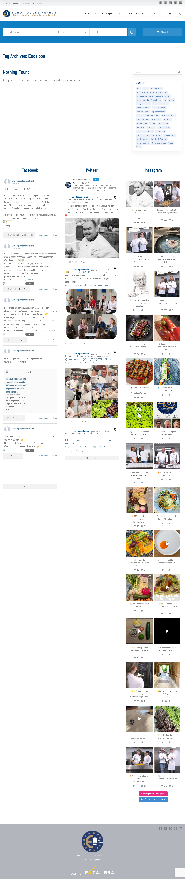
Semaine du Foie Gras (159, 139)
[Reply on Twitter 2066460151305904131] (67, 344)
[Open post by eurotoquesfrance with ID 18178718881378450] (139, 719)
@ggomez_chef (72, 284)
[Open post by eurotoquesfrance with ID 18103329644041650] (139, 371)
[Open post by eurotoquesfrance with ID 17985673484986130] (167, 587)
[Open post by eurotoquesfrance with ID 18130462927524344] (167, 371)
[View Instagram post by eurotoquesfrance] (150, 204)
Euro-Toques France (154, 100)
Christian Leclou (162, 92)
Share (55, 235)
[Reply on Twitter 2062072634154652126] (67, 422)
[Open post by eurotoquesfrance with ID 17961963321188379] (167, 194)
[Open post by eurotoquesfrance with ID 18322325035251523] (167, 456)
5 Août (106, 197)
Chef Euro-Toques (156, 88)
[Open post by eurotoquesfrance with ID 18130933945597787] (167, 415)
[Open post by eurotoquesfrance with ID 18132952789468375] (167, 760)
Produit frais (151, 127)
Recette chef (148, 131)
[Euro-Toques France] (30, 13)
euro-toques (140, 100)
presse (165, 123)
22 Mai (107, 431)
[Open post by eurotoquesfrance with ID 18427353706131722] (139, 328)
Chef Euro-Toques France (145, 92)
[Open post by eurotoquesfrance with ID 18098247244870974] (139, 587)
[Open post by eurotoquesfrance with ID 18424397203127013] (139, 631)
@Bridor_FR (87, 359)
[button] (179, 13)
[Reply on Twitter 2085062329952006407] (66, 262)
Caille (138, 88)
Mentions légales (92, 859)
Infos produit (163, 104)
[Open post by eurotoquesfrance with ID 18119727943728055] (167, 675)
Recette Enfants (169, 135)
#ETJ (87, 355)
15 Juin (107, 269)
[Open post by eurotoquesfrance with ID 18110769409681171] (167, 543)
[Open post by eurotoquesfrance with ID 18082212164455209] (167, 500)
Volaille (138, 147)
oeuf (147, 119)
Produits (157, 13)
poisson (152, 123)
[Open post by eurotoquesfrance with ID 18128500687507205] (139, 675)
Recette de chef (142, 135)
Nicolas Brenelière (168, 116)
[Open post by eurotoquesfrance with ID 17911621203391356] (139, 500)
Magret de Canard (142, 116)
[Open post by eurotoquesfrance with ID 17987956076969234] (167, 719)
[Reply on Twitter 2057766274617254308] (67, 451)
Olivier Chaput (156, 119)
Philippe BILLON (141, 123)
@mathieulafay (87, 284)
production (140, 127)
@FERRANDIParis (85, 272)
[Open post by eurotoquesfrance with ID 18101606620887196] (167, 284)
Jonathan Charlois (142, 112)
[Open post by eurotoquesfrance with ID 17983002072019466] (139, 284)
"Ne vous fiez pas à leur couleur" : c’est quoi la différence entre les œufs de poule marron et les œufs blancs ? (17, 385)
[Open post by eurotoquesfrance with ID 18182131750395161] (139, 415)
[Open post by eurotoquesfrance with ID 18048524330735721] (139, 543)
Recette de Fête (156, 135)
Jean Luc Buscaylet (159, 108)
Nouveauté (140, 119)
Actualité (128, 13)
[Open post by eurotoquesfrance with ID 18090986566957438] (139, 760)
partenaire (167, 119)
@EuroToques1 (95, 197)
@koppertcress (72, 359)
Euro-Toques (90, 13)
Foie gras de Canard (143, 104)
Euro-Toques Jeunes (111, 13)
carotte (145, 88)
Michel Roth (155, 116)
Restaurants (141, 13)
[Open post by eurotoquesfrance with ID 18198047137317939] (167, 328)
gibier (155, 104)
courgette (159, 96)
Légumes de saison (158, 112)
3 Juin (107, 353)
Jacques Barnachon (143, 108)
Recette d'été (160, 131)
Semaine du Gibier (142, 143)
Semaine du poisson (159, 143)
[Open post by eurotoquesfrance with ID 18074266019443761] (139, 240)
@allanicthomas (101, 284)
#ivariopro (29, 314)
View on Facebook (44, 235)
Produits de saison (164, 127)
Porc (159, 123)
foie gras (172, 100)
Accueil (78, 13)
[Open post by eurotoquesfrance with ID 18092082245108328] (139, 194)
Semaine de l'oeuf (142, 139)
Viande (170, 143)
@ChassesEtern (101, 446)
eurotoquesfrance (139, 183)
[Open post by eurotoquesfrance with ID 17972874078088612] (167, 240)
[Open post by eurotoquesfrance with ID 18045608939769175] (167, 631)
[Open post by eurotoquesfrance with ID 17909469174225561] (139, 456)
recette (139, 131)
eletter (167, 96)
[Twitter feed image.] (92, 238)
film (165, 100)
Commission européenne (145, 96)
